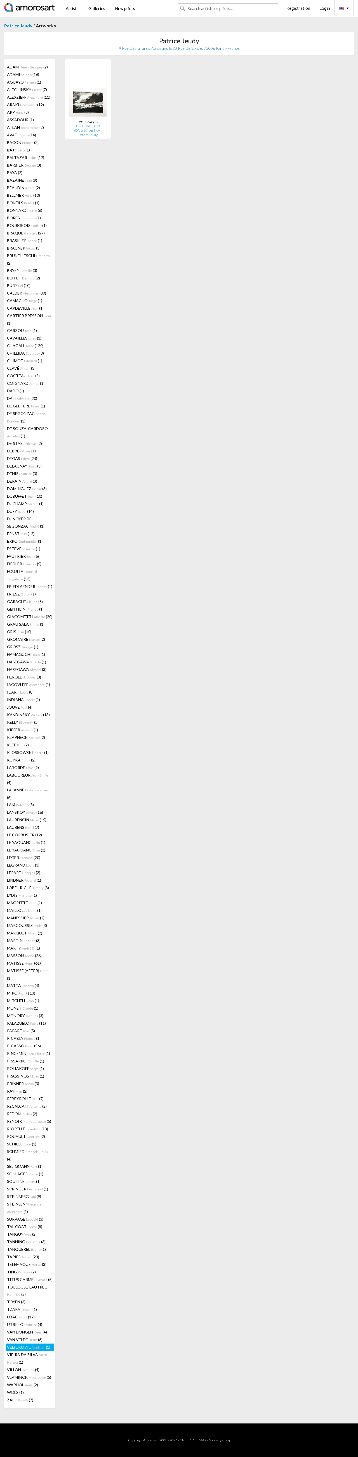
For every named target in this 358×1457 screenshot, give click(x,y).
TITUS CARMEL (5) (30, 1279)
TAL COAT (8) (24, 1226)
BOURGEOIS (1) (27, 225)
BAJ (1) (18, 150)
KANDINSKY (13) (28, 714)
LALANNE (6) (28, 793)
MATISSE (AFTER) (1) (28, 974)
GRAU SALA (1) (25, 624)
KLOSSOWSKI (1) (28, 752)
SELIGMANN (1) (25, 1166)
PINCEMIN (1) (28, 1053)
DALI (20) (22, 398)
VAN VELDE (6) (25, 1339)
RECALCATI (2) (27, 1106)
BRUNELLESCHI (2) (28, 259)
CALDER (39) (26, 293)
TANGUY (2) (22, 1234)
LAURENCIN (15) (26, 819)
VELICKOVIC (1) (28, 1347)
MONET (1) (22, 1008)
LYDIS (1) (22, 895)
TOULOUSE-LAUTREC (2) (27, 1291)
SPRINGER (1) (27, 1189)
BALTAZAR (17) (25, 157)
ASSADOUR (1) (20, 119)
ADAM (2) (27, 67)
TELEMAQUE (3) (26, 1264)
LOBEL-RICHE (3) (28, 887)
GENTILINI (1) (25, 609)
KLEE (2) (18, 744)
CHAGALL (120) (25, 345)
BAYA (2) (14, 172)
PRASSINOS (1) (25, 1076)
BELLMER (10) (23, 195)
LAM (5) (20, 804)
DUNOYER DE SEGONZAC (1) (25, 522)
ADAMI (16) (23, 74)
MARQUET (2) (24, 933)
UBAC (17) (21, 1316)
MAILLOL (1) (24, 910)
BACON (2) (23, 142)
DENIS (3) (22, 473)
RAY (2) (17, 1091)
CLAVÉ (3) (21, 368)
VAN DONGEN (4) (27, 1332)
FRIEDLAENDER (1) (29, 586)
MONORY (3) (25, 1015)
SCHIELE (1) (21, 1144)
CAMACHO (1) (24, 300)
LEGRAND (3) (23, 865)
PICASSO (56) (24, 1045)
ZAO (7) (20, 1399)
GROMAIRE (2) (26, 639)
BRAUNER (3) (24, 248)
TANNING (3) (26, 1241)
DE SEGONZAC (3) (26, 417)
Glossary (215, 1440)
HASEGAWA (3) (26, 669)
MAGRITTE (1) (24, 902)
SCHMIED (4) (27, 1155)
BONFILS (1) (23, 202)
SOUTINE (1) (24, 1181)
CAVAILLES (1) (24, 338)
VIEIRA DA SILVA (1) (27, 1358)
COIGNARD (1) (25, 383)
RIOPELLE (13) (27, 1128)
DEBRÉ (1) (21, 451)
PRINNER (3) (23, 1083)
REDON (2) (22, 1113)
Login (324, 8)
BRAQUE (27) (26, 233)
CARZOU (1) (22, 330)
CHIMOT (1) (24, 360)
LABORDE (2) (23, 767)
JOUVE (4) (19, 707)
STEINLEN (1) (24, 1208)
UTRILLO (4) (24, 1324)
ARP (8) (18, 112)
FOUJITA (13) (22, 575)
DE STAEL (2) (24, 443)
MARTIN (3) (24, 940)
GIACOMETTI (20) (30, 616)
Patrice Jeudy (18, 25)
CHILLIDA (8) (25, 353)
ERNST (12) (20, 533)
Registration (298, 8)
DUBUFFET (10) (24, 496)
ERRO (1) (25, 541)
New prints (125, 8)
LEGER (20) (23, 857)
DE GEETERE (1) (26, 406)
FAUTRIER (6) (23, 556)
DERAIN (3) (22, 481)
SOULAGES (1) (25, 1173)
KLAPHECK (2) (26, 737)
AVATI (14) (21, 134)
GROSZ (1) (22, 646)
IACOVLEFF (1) (28, 684)
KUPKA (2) (21, 760)
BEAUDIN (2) (23, 187)
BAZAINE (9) (22, 180)
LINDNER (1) (24, 880)
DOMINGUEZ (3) (27, 488)
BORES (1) (24, 217)
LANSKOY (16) (25, 812)
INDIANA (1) (23, 699)
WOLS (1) (15, 1392)
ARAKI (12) (25, 104)
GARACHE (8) (25, 601)
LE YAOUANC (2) (26, 850)
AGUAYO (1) (24, 82)
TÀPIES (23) (23, 1256)
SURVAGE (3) (25, 1219)
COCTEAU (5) (23, 375)
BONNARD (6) (24, 210)
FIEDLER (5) (24, 563)
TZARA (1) (22, 1309)
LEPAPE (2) (23, 872)
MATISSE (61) (24, 963)
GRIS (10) (19, 631)
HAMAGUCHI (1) (26, 654)
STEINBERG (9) (24, 1196)
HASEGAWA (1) (26, 661)
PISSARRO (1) (25, 1061)
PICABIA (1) (24, 1038)
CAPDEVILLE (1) (25, 308)
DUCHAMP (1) (25, 503)
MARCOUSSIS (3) (27, 925)
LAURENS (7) (23, 827)
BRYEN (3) (22, 270)
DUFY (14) (20, 511)
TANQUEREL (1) (26, 1249)
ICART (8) (20, 692)
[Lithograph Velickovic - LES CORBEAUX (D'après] (88, 91)
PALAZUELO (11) (26, 1023)
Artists (72, 8)
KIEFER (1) (22, 729)
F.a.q (227, 1440)
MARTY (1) (23, 948)
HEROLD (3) (24, 677)
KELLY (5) (23, 722)
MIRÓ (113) (21, 993)
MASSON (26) (24, 955)
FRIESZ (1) (21, 594)
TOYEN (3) (16, 1301)
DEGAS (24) (22, 458)
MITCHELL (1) (23, 1000)
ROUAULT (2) (26, 1136)
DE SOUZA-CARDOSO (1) (27, 432)
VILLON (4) (23, 1369)
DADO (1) (15, 390)
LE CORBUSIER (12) (24, 834)
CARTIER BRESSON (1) (29, 319)
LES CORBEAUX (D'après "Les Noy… (88, 128)
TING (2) (21, 1271)
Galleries (96, 8)
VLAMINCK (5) (29, 1377)
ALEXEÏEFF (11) (28, 97)
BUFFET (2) (23, 278)
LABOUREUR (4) (27, 779)
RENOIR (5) (29, 1121)
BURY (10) (18, 285)
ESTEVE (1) (23, 548)
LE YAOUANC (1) (26, 842)
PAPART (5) (21, 1030)
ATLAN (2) (25, 127)
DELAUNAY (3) (24, 466)
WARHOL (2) (22, 1384)
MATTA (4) (23, 985)
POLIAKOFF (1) (25, 1068)
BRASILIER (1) (24, 240)
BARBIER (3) (24, 165)
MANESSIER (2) (25, 917)
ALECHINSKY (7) (27, 89)
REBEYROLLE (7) (25, 1098)
